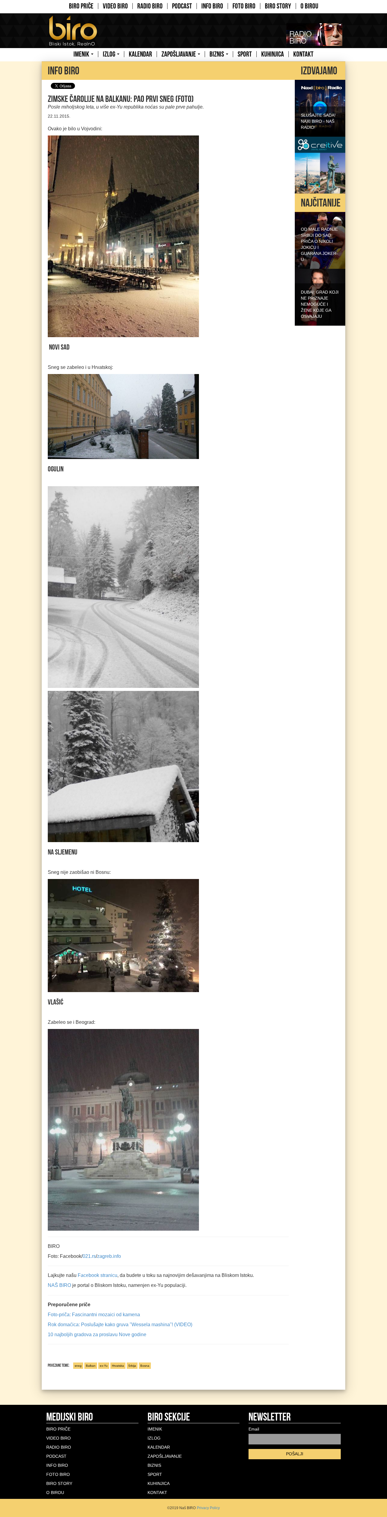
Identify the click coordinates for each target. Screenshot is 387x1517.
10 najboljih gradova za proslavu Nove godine (97, 1334)
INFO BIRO (212, 6)
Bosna (144, 1365)
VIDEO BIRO (115, 6)
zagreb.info (109, 1256)
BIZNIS (217, 54)
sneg (78, 1365)
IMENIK (81, 54)
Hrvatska (118, 1365)
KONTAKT (303, 54)
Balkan (91, 1365)
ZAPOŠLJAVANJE (179, 54)
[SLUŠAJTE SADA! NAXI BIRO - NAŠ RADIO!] (320, 107)
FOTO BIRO (244, 6)
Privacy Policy (208, 1508)
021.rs (89, 1256)
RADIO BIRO (150, 6)
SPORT (245, 54)
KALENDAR (140, 54)
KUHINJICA (272, 54)
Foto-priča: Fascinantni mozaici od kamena (94, 1314)
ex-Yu (104, 1365)
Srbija (132, 1365)
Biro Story (278, 6)
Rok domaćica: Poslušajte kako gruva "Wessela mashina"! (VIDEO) (120, 1324)
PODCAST (182, 6)
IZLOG (109, 54)
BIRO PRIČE (81, 6)
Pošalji (294, 1453)
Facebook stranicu (97, 1275)
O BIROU (309, 6)
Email (254, 1429)
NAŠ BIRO (59, 1285)
